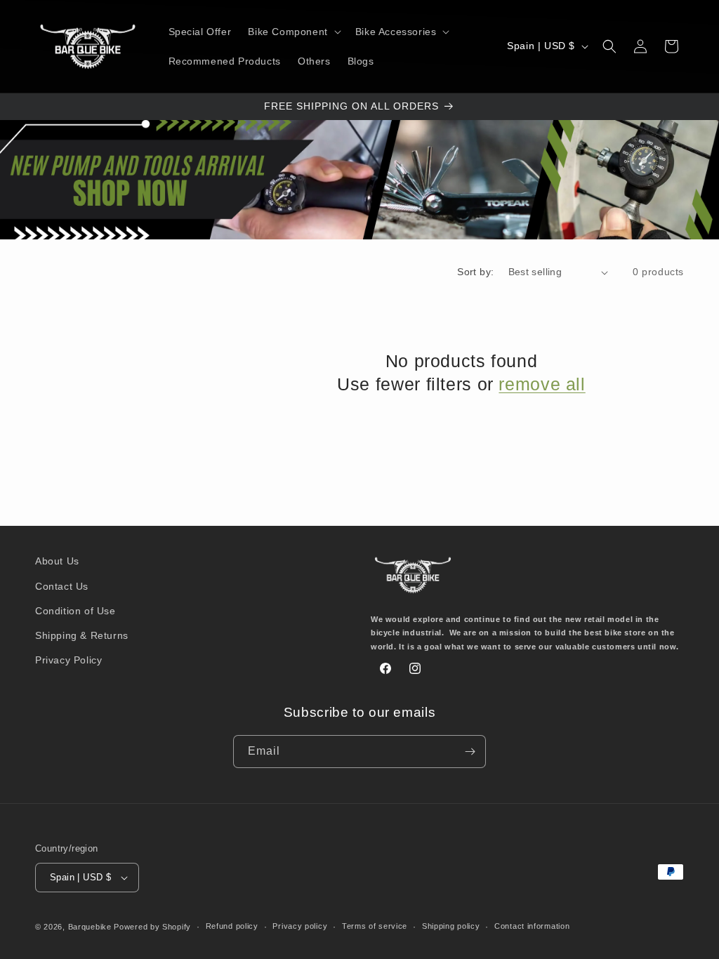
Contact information (531, 926)
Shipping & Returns (81, 635)
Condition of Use (75, 610)
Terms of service (374, 926)
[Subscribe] (469, 751)
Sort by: (475, 271)
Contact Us (61, 586)
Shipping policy (451, 926)
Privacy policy (299, 926)
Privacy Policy (68, 660)
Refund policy (232, 926)
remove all (542, 384)
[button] (292, 31)
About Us (57, 561)
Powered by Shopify (152, 926)
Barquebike (90, 926)
